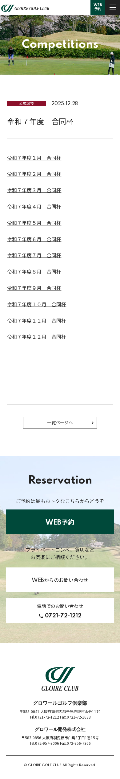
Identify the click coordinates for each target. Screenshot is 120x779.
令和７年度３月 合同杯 (34, 190)
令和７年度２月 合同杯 (34, 174)
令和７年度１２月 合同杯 (36, 337)
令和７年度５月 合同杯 (34, 223)
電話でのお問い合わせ (60, 611)
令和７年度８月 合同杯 (34, 272)
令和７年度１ (22, 158)
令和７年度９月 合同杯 (34, 288)
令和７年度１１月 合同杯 (36, 321)
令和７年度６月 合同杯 (34, 239)
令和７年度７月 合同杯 (34, 255)
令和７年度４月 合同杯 (34, 207)
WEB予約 (98, 7)
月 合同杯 (49, 158)
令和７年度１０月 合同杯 (36, 304)
